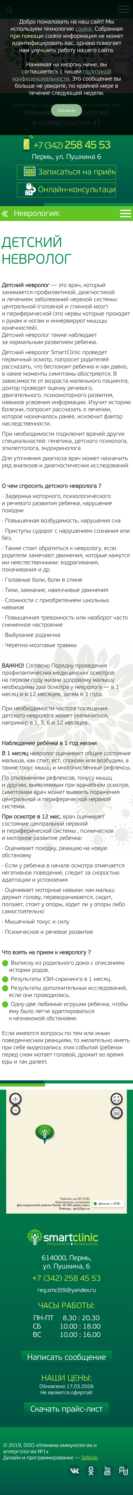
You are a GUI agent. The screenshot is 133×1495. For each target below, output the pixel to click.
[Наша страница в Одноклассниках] (91, 1471)
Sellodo (89, 1458)
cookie (83, 29)
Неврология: (37, 214)
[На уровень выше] (4, 213)
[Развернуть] (116, 1100)
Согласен (66, 110)
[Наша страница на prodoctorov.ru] (124, 1471)
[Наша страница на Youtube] (107, 1471)
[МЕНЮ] (125, 213)
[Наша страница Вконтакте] (74, 1471)
